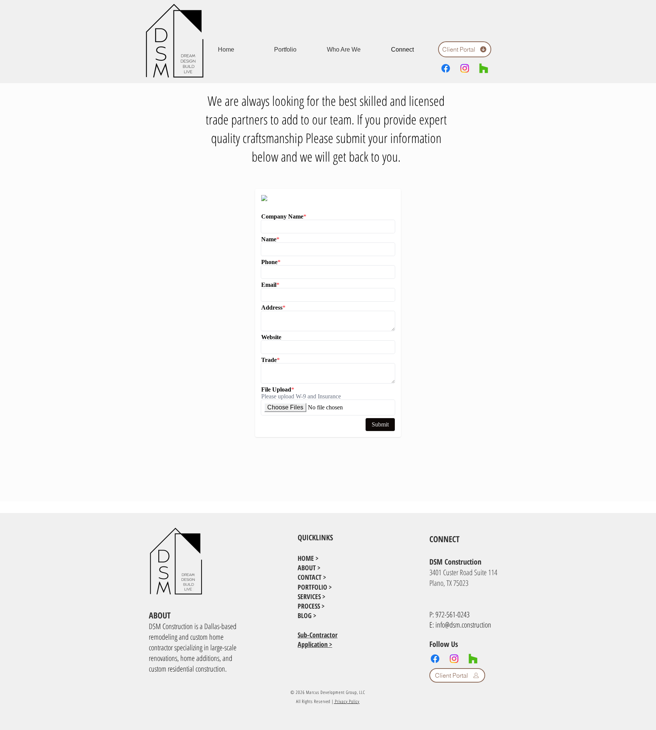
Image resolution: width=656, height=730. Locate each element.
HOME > (308, 558)
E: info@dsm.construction (460, 625)
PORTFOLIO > (315, 587)
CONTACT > (312, 577)
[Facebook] (445, 68)
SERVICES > (311, 596)
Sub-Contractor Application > (317, 639)
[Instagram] (464, 68)
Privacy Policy (347, 701)
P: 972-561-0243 (449, 614)
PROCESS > (311, 605)
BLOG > (307, 615)
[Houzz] (483, 68)
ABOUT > (309, 567)
